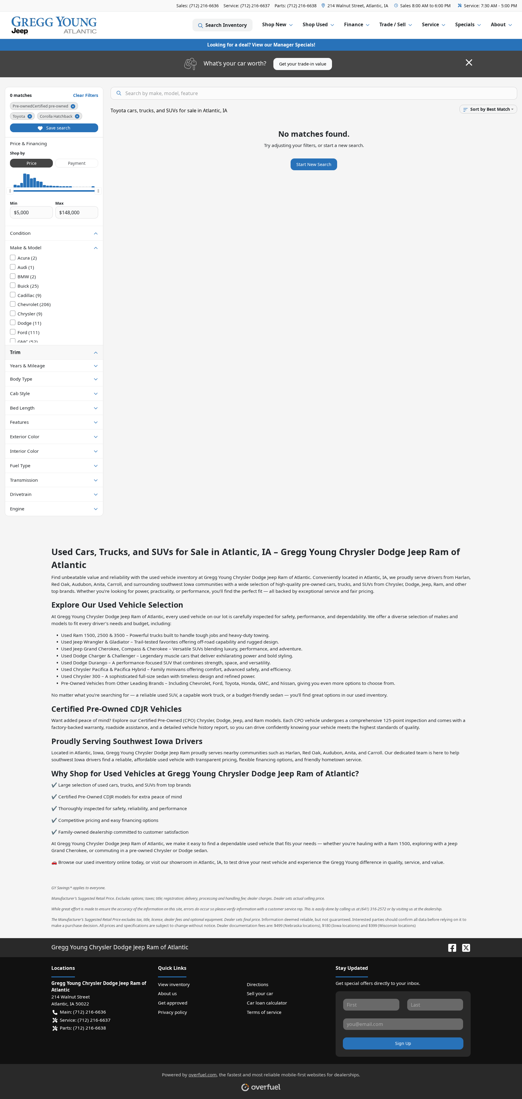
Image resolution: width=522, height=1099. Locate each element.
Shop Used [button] (315, 24)
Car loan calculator (267, 1003)
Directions (257, 984)
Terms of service (264, 1012)
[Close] (469, 62)
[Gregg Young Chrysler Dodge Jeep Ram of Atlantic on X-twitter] (464, 947)
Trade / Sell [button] (392, 24)
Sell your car (260, 993)
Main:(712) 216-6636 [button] (83, 1012)
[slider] (10, 191)
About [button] (498, 24)
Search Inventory (226, 25)
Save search (57, 128)
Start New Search (313, 164)
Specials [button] (465, 24)
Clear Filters (85, 95)
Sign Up (403, 1043)
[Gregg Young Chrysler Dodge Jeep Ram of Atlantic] (54, 25)
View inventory (174, 984)
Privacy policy (172, 1012)
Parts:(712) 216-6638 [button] (83, 1028)
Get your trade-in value (302, 64)
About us (167, 993)
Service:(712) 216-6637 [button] (85, 1020)
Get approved (172, 1003)
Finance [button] (353, 24)
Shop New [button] (274, 24)
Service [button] (430, 24)
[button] (355, 5)
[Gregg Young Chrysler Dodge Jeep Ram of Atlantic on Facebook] (450, 947)
